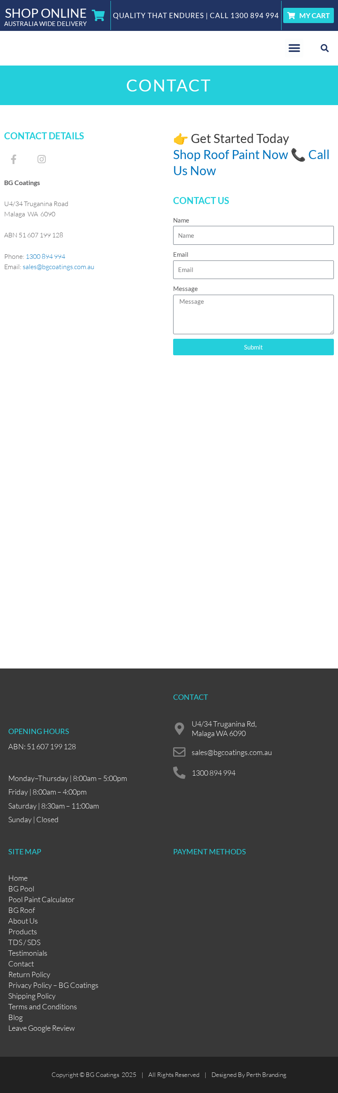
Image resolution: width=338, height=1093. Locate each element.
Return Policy (29, 974)
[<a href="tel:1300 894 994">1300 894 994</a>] (179, 773)
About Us (23, 921)
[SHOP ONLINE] (98, 15)
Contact (21, 963)
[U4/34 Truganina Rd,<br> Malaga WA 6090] (179, 728)
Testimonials (27, 953)
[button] (294, 48)
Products (22, 931)
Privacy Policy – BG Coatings (53, 985)
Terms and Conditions (42, 1006)
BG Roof (21, 910)
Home (18, 878)
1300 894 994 (254, 15)
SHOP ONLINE (46, 12)
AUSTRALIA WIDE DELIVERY (45, 23)
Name (181, 220)
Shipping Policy (32, 996)
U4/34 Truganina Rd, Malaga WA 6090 (224, 728)
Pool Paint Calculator (41, 899)
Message (185, 288)
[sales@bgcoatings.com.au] (179, 752)
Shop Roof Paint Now (230, 154)
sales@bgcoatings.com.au (58, 267)
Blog (15, 1017)
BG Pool (21, 888)
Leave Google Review (41, 1028)
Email (180, 254)
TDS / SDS (24, 942)
